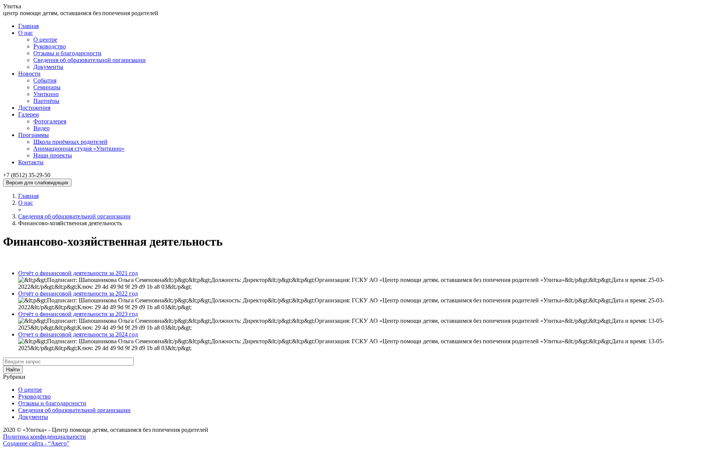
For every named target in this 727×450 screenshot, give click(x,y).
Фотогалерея (49, 121)
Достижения (34, 107)
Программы (33, 135)
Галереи (28, 114)
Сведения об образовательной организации (89, 60)
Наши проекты (52, 155)
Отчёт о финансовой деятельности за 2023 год (78, 314)
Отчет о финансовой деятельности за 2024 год (78, 334)
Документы (48, 67)
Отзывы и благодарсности (67, 53)
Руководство (49, 46)
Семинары (47, 87)
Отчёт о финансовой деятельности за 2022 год (78, 293)
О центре (45, 39)
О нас (25, 33)
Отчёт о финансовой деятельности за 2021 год (78, 273)
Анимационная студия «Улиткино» (79, 148)
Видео (41, 128)
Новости (29, 73)
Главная (28, 26)
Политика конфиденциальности (44, 436)
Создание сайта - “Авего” (36, 443)
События (44, 80)
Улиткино (46, 94)
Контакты (31, 162)
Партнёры (46, 101)
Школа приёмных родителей (70, 142)
